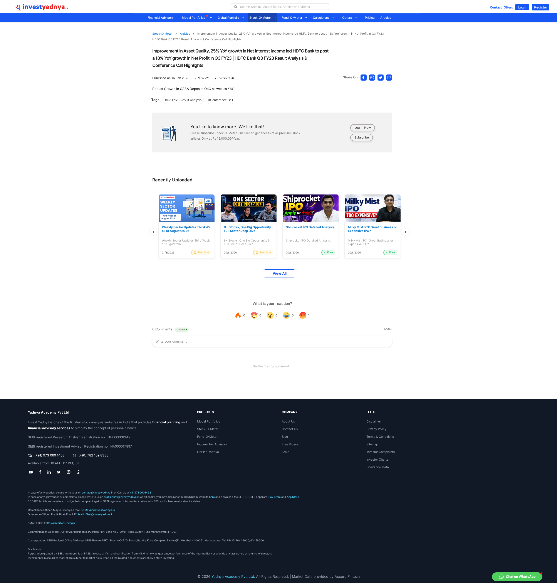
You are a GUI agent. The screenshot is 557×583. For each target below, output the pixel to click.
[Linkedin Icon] (49, 472)
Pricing (370, 17)
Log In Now (362, 127)
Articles (385, 17)
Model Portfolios (194, 17)
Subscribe (361, 137)
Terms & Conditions (380, 436)
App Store (293, 497)
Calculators (322, 17)
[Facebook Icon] (40, 472)
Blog (285, 436)
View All (280, 273)
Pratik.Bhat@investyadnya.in (95, 514)
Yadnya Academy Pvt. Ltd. (233, 576)
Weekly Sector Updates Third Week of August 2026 (186, 229)
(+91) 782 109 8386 (93, 455)
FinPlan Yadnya (208, 452)
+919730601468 (140, 492)
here (212, 497)
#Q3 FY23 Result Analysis (183, 100)
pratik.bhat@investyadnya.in (121, 497)
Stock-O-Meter (261, 17)
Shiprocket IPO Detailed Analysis (310, 227)
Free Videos (290, 444)
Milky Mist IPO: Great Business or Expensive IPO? (372, 229)
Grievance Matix (377, 467)
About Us (288, 421)
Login (522, 7)
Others (348, 17)
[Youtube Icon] (30, 472)
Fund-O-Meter (293, 17)
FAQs (285, 452)
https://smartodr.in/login (60, 523)
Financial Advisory (161, 17)
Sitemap (372, 444)
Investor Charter (377, 459)
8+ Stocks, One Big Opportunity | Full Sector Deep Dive (248, 229)
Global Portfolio (230, 17)
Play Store (274, 497)
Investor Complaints (380, 452)
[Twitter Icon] (59, 472)
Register (540, 7)
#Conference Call (220, 100)
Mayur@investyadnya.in (100, 510)
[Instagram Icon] (68, 472)
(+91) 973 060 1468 (49, 455)
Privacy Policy (376, 429)
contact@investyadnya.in (97, 492)
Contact (496, 7)
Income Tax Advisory (212, 444)
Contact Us (290, 429)
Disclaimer (373, 421)
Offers (508, 7)
